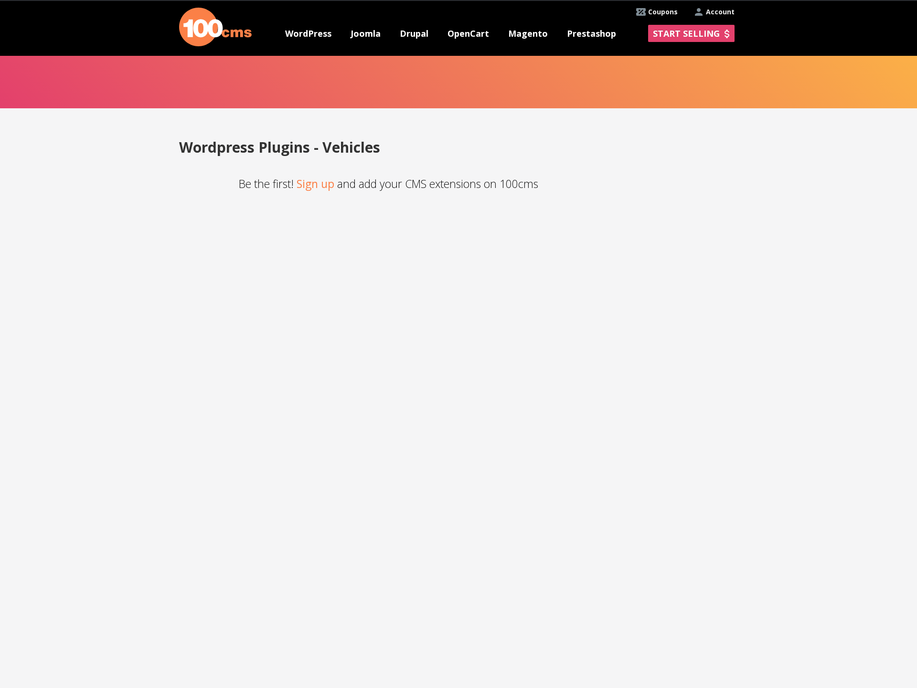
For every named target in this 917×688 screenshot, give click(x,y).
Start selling (686, 33)
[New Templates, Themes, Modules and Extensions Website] (215, 26)
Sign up (315, 183)
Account (720, 11)
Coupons (663, 11)
